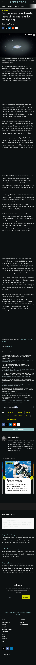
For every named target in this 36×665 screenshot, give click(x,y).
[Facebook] (3, 28)
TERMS (4, 634)
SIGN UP (17, 6)
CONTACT (4, 639)
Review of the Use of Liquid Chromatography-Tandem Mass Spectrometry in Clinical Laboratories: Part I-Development (18, 373)
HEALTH (10, 6)
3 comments (20, 429)
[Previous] (4, 478)
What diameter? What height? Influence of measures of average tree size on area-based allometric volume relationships (16, 356)
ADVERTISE (5, 631)
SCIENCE (4, 6)
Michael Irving (13, 437)
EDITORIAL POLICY (7, 629)
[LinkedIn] (9, 28)
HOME (22, 6)
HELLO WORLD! (6, 622)
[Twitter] (6, 28)
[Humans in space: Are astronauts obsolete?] (18, 469)
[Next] (31, 478)
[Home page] (18, 2)
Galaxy (28, 412)
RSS (3, 641)
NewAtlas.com (24, 624)
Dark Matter (18, 415)
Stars (8, 415)
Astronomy (5, 10)
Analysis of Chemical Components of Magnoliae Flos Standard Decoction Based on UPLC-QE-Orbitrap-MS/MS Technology (17, 397)
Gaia (27, 415)
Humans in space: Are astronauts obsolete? (14, 481)
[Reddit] (13, 28)
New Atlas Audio (12, 419)
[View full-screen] (34, 35)
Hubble (9, 346)
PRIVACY (4, 636)
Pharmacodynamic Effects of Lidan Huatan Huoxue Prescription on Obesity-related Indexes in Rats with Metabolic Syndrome (15, 365)
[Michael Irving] (4, 438)
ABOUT (4, 627)
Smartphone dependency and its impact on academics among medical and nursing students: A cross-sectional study (18, 379)
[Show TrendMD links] (33, 407)
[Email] (16, 28)
